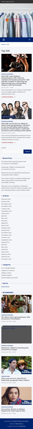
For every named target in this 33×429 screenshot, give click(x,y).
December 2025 (6, 204)
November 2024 (6, 235)
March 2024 (5, 252)
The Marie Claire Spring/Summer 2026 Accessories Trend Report (15, 318)
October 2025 (5, 209)
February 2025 (6, 228)
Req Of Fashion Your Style (9, 278)
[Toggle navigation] (3, 39)
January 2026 (5, 201)
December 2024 (6, 232)
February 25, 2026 (6, 321)
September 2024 (6, 240)
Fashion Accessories (7, 74)
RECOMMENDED (8, 293)
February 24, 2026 (6, 352)
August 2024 (5, 242)
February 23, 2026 (6, 413)
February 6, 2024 (5, 133)
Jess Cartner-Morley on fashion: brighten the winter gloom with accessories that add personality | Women (15, 180)
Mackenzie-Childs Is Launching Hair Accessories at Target (15, 349)
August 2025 (5, 213)
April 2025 (4, 223)
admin (11, 87)
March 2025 (5, 225)
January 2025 (5, 230)
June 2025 (4, 218)
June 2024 (4, 247)
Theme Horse (19, 424)
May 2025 (4, 221)
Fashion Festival (6, 275)
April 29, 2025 (5, 87)
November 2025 (6, 206)
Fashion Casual (6, 273)
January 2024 (5, 256)
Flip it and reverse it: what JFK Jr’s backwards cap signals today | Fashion (15, 379)
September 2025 (6, 211)
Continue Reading (7, 97)
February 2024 (6, 254)
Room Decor (5, 287)
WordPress (22, 426)
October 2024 (5, 237)
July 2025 (4, 216)
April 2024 (4, 249)
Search (3, 148)
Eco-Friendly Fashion (8, 268)
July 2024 (4, 244)
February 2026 (6, 199)
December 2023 (6, 259)
